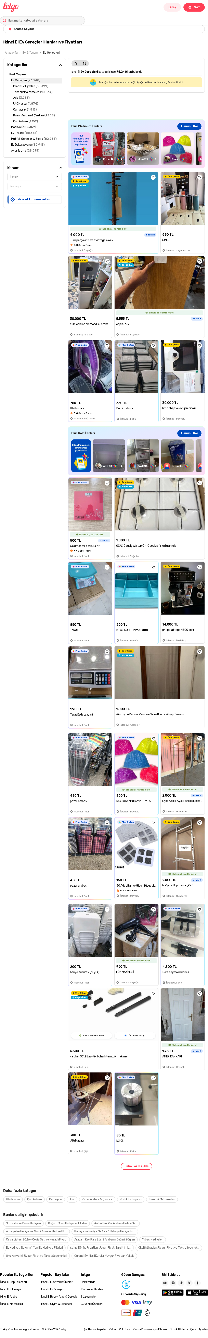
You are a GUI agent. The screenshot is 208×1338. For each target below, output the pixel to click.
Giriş (172, 7)
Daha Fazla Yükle (136, 1166)
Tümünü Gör (189, 126)
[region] (136, 148)
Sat (197, 7)
